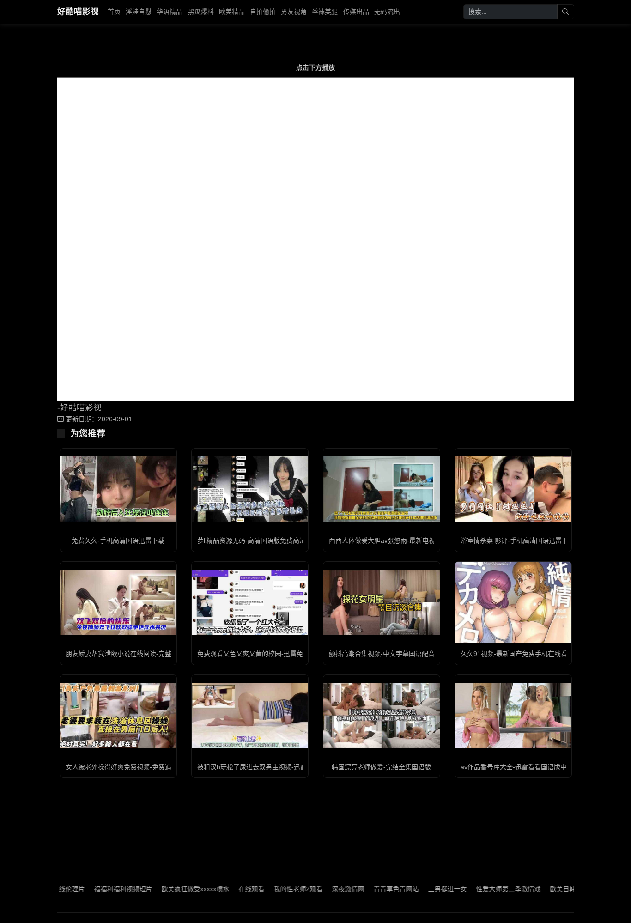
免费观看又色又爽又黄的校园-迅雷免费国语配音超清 (272, 653)
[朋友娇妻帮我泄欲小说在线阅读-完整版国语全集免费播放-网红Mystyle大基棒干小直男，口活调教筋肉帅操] (118, 602)
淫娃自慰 (139, 11)
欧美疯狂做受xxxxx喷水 (176, 889)
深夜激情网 (328, 889)
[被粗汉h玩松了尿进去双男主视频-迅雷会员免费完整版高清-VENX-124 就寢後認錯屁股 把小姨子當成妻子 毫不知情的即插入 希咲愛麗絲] (250, 715)
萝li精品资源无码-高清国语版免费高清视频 (258, 540)
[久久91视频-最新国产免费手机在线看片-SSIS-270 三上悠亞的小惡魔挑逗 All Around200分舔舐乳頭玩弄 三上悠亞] (513, 602)
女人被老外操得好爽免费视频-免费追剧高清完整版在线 (144, 767)
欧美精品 (232, 11)
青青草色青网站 (376, 889)
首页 (114, 11)
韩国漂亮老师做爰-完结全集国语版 (381, 767)
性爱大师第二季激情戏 (488, 889)
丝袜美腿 (325, 11)
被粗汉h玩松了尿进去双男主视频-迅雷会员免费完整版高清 (281, 767)
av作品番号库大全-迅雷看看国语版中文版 (520, 767)
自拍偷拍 (263, 11)
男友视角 (294, 11)
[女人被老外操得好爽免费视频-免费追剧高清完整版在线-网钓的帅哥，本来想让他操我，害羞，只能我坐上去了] (118, 715)
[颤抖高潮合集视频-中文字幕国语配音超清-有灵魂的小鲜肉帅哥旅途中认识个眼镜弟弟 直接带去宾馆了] (381, 602)
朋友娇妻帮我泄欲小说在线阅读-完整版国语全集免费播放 (148, 653)
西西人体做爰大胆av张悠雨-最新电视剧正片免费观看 (404, 540)
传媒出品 (356, 11)
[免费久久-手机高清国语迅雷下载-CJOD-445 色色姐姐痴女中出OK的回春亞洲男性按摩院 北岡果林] (118, 489)
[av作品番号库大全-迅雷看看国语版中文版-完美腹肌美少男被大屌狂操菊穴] (513, 715)
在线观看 (232, 889)
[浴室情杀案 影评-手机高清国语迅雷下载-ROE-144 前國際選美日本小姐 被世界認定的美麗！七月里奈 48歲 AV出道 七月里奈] (513, 489)
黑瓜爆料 (201, 11)
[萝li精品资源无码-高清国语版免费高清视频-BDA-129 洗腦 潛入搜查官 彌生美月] (250, 489)
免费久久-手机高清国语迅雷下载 (118, 540)
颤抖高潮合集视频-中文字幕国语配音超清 (388, 653)
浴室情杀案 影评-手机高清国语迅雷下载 (518, 540)
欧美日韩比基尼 (553, 889)
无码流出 (387, 11)
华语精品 (169, 11)
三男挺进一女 (427, 889)
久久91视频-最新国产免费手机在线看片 (517, 653)
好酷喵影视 (78, 11)
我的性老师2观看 (278, 889)
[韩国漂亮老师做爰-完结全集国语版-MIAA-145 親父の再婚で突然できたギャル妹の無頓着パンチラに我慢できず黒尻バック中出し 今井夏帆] (381, 715)
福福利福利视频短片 (103, 889)
